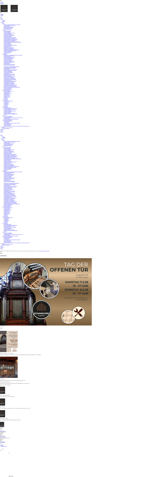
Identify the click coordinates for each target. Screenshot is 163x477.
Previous (10, 476)
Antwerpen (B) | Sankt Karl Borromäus (9, 61)
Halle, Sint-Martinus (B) (7, 56)
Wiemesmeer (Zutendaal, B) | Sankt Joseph (10, 85)
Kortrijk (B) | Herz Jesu (7, 46)
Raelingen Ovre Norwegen (7, 30)
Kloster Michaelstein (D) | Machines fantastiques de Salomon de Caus (13, 117)
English (2, 3)
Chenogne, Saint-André (7, 125)
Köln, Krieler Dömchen (7, 112)
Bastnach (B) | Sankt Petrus (8, 36)
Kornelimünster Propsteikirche (8, 120)
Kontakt (2, 132)
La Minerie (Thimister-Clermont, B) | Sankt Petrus (11, 155)
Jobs (1, 131)
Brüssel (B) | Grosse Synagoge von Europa (10, 70)
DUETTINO (6, 105)
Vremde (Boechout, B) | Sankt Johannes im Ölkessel (11, 41)
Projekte (2, 22)
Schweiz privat (6, 99)
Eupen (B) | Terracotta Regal (8, 233)
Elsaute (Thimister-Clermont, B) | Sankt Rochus (10, 69)
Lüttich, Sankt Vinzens (7, 169)
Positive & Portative (5, 100)
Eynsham (5, 114)
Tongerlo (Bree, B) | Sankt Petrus (8, 72)
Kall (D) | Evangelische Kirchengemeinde (9, 109)
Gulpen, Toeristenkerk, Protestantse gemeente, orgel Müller (12, 239)
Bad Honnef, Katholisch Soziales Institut (9, 113)
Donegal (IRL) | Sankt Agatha (8, 162)
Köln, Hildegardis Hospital (7, 107)
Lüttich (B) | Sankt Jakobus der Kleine (9, 149)
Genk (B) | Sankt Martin (7, 32)
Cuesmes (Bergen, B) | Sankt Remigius (9, 194)
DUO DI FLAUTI (6, 220)
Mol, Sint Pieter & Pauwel (7, 29)
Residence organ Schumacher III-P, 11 (7, 127)
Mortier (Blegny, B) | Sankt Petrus (8, 82)
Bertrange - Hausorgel (7, 91)
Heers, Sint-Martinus (7, 185)
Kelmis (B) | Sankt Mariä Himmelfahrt (9, 165)
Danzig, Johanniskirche (7, 31)
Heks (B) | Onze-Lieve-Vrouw (8, 204)
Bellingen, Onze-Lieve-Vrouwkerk (9, 178)
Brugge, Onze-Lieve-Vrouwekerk (8, 175)
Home (1, 18)
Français (2, 2)
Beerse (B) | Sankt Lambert (7, 44)
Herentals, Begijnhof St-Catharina (8, 143)
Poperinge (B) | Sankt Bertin (8, 152)
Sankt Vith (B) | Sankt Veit (7, 168)
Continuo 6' (5, 106)
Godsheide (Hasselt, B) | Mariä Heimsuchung (10, 197)
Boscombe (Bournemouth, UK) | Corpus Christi (10, 108)
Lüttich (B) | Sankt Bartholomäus (8, 58)
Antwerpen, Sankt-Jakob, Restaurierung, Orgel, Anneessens (12, 24)
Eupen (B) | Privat (6, 101)
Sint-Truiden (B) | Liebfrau (7, 59)
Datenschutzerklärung (4, 446)
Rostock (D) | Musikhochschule (8, 51)
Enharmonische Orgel (7, 118)
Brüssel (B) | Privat (6, 94)
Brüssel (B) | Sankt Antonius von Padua (9, 64)
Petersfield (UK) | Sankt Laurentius (9, 47)
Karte (3, 139)
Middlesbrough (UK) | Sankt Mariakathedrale (10, 37)
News (1, 246)
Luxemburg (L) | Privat (7, 95)
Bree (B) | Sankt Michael (7, 33)
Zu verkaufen (2, 243)
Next (12, 476)
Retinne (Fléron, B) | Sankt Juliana (8, 77)
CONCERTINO (6, 102)
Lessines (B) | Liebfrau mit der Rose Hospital (10, 67)
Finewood (2, 129)
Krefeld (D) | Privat (6, 96)
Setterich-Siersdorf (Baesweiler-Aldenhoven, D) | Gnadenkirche (12, 42)
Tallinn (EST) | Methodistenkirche (8, 34)
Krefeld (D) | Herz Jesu (7, 43)
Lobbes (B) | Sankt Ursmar (7, 88)
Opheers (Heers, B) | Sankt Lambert (9, 84)
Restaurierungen (4, 54)
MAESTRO (5, 214)
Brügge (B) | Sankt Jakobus (8, 60)
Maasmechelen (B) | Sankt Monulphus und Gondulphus (11, 66)
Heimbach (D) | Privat (7, 97)
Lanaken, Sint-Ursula (7, 121)
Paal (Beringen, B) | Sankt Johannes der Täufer (10, 201)
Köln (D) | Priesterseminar (7, 159)
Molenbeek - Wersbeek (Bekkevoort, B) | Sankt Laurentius (12, 87)
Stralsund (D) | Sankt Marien (8, 116)
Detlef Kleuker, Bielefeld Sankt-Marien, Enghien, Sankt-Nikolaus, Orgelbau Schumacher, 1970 (17, 126)
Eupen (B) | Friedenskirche (7, 75)
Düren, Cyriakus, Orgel (7, 240)
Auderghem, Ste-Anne (7, 73)
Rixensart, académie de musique (8, 207)
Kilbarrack (5, 53)
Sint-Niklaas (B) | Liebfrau (7, 62)
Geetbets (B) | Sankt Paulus (8, 80)
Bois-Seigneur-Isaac (7, 26)
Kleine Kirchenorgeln (5, 223)
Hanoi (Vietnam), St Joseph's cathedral (9, 35)
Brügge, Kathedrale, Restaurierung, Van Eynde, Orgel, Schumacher (13, 55)
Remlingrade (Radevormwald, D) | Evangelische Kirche (11, 49)
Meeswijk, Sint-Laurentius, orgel (8, 27)
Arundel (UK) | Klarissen (7, 226)
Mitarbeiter (3, 20)
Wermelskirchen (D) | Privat (8, 93)
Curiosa (3, 115)
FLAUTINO (6, 98)
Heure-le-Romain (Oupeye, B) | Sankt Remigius (10, 86)
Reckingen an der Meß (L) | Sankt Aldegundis (10, 156)
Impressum (2, 445)
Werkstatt (3, 21)
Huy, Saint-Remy (6, 122)
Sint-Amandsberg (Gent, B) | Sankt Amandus (10, 79)
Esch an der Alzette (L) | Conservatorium (9, 38)
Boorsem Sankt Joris (7, 63)
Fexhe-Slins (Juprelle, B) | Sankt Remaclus (10, 78)
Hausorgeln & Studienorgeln (6, 90)
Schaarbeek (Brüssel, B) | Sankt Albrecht (9, 40)
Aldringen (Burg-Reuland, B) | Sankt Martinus (10, 45)
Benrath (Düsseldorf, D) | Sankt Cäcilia (9, 191)
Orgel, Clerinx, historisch (5, 128)
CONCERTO (6, 104)
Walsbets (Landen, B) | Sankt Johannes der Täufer (11, 230)
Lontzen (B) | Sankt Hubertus (8, 111)
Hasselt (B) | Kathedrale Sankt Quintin (9, 57)
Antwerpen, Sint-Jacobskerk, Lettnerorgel (9, 25)
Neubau (3, 146)
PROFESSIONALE (7, 210)
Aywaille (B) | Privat (7, 92)
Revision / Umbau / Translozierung (7, 236)
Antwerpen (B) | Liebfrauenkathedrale (9, 172)
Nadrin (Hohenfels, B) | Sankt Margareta (9, 83)
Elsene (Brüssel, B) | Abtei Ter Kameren (9, 74)
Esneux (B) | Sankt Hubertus (8, 71)
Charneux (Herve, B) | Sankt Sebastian (9, 181)
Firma (1, 19)
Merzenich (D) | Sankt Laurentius (8, 48)
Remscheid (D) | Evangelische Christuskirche (10, 50)
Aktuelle (3, 23)
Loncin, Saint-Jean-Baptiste (8, 124)
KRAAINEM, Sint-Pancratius (8, 28)
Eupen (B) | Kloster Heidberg (8, 188)
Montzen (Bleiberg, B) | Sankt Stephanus (9, 184)
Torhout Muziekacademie (7, 89)
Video (3, 136)
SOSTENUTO (6, 103)
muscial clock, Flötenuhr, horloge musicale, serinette (11, 119)
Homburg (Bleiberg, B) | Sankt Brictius (9, 198)
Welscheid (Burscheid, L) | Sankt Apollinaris (10, 227)
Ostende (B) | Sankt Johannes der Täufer (9, 76)
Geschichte (2, 130)
